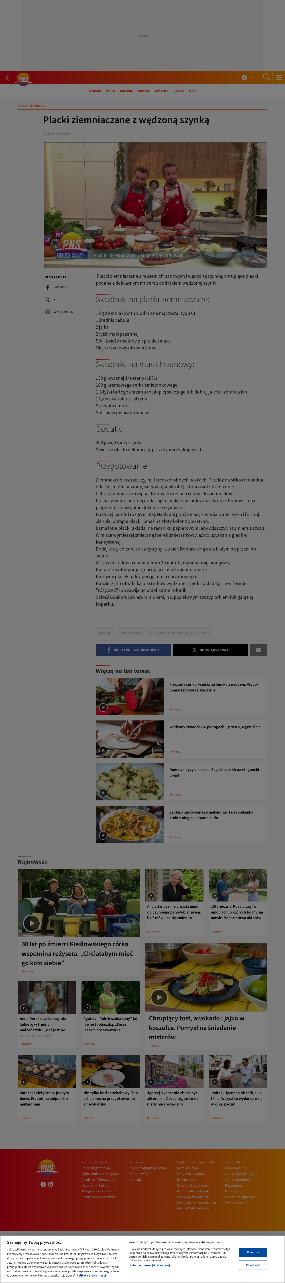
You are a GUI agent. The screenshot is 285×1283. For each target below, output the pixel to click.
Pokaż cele (253, 1265)
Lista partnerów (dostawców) (149, 1265)
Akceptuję (253, 1252)
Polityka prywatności (91, 1275)
